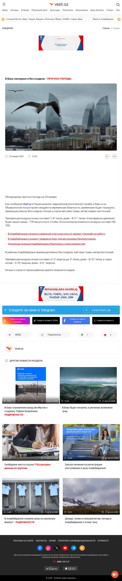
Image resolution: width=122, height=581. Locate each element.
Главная (106, 28)
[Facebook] (40, 548)
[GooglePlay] (51, 568)
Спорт (110, 10)
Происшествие (39, 10)
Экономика (82, 10)
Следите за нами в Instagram (17, 320)
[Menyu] (4, 4)
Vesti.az (27, 203)
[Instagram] (48, 548)
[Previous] (3, 19)
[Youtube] (65, 548)
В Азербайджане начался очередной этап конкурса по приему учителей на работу (56, 233)
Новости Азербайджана (16, 19)
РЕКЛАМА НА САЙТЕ (23, 540)
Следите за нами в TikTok (47, 320)
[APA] (61, 561)
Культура (55, 10)
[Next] (119, 19)
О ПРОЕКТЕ (103, 540)
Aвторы (14, 10)
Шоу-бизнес (97, 10)
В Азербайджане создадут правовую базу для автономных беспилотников (52, 238)
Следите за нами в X (105, 320)
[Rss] (82, 548)
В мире (25, 10)
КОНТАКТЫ (41, 540)
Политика (67, 10)
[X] (57, 548)
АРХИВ (52, 540)
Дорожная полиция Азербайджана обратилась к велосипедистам (46, 243)
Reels (5, 10)
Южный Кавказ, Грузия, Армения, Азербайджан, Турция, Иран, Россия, (69, 19)
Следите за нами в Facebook (77, 320)
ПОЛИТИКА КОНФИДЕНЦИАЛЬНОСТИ (76, 540)
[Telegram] (73, 548)
